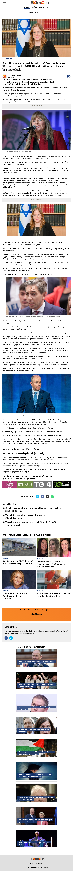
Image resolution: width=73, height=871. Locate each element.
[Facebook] (42, 496)
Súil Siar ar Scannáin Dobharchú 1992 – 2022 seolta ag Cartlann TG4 (18, 562)
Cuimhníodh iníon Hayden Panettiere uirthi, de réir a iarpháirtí (14, 596)
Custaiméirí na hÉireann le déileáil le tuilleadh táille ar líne (53, 594)
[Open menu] (4, 3)
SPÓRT (34, 7)
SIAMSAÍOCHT (43, 7)
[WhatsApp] (52, 496)
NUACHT (27, 7)
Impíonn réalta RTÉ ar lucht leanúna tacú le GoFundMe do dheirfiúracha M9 (51, 564)
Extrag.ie (25, 472)
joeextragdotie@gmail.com (42, 460)
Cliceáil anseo (36, 614)
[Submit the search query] (26, 13)
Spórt (32, 633)
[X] (37, 496)
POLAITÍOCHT (7, 59)
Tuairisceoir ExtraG (14, 75)
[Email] (47, 496)
